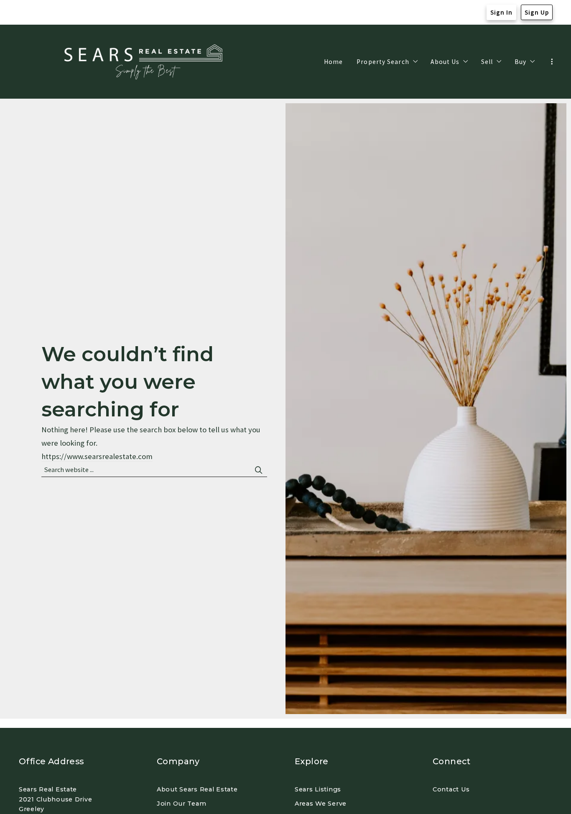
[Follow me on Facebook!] (24, 12)
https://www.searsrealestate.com (97, 456)
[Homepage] (145, 62)
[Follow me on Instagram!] (41, 12)
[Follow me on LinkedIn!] (58, 12)
